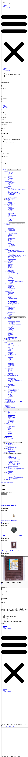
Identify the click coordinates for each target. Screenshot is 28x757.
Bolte (9, 360)
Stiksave (10, 176)
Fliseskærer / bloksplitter (10, 198)
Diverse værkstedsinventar (11, 390)
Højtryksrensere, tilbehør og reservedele (16, 468)
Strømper (10, 434)
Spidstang (10, 234)
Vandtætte (10, 416)
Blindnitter (10, 357)
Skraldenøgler (11, 286)
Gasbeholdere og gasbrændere (14, 324)
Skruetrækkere (11, 228)
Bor (6, 342)
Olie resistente (11, 420)
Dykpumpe (10, 210)
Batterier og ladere (9, 199)
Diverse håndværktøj (9, 271)
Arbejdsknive (11, 262)
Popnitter (10, 358)
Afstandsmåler (11, 205)
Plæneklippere (11, 326)
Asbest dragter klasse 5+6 (13, 424)
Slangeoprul (10, 395)
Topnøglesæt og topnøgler (13, 250)
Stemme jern (11, 280)
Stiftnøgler (10, 260)
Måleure (10, 397)
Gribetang (10, 329)
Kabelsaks (10, 315)
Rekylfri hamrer (11, 307)
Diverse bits (10, 374)
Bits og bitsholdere (9, 368)
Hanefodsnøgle (11, 288)
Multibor (10, 344)
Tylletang (10, 235)
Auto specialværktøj (9, 304)
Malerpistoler (11, 221)
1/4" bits (10, 369)
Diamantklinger (11, 378)
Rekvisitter (7, 455)
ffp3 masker (10, 439)
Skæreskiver (10, 383)
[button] (14, 38)
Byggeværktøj (10, 482)
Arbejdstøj (7, 427)
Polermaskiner (11, 184)
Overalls (10, 432)
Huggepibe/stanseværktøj (13, 273)
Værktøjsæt (7, 224)
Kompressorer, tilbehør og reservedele (16, 469)
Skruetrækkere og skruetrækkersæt (12, 227)
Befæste (7, 177)
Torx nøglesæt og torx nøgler (14, 256)
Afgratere (10, 277)
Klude (9, 456)
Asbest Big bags (8, 479)
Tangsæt (10, 240)
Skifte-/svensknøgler (12, 252)
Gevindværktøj (8, 399)
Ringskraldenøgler (12, 259)
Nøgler (6, 249)
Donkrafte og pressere (10, 402)
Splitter (9, 366)
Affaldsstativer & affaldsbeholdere (15, 477)
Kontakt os (5, 5)
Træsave (10, 265)
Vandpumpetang (11, 238)
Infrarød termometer (12, 298)
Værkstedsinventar (12, 391)
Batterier (10, 200)
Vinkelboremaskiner (12, 197)
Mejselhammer (11, 195)
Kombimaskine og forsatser (14, 321)
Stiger (9, 394)
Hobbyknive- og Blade (13, 269)
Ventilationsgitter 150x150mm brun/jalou (10, 550)
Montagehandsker (12, 412)
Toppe (9, 287)
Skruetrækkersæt (11, 229)
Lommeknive (11, 270)
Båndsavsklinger (11, 385)
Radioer (10, 214)
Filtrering (3, 494)
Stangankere (10, 334)
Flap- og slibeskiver (12, 379)
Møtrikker (10, 362)
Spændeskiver (11, 363)
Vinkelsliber (10, 183)
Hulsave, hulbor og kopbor (14, 345)
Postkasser (7, 339)
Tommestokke (11, 292)
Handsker (7, 411)
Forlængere (10, 285)
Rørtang (10, 236)
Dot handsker (11, 421)
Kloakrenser (10, 209)
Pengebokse (10, 282)
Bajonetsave (10, 172)
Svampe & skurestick (12, 457)
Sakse (6, 313)
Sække (9, 473)
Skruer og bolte (8, 355)
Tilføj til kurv (3, 510)
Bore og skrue (8, 191)
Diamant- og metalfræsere (13, 389)
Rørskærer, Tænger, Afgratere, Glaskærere (17, 189)
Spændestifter (11, 364)
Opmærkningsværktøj (13, 302)
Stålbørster (10, 384)
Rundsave (10, 173)
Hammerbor (10, 343)
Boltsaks (10, 314)
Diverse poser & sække (13, 478)
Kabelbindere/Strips (9, 403)
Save (6, 171)
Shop (4, 6)
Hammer (7, 306)
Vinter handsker (11, 415)
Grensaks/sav (11, 332)
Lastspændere (8, 406)
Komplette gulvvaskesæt (13, 461)
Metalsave (10, 264)
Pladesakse (10, 212)
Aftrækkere (7, 405)
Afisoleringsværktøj (12, 233)
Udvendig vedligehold (13, 466)
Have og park (8, 318)
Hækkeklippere (11, 322)
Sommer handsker (12, 413)
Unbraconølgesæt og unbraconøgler (16, 251)
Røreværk (10, 207)
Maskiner (7, 467)
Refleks (9, 418)
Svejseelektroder (11, 451)
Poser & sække (8, 472)
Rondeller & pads (12, 458)
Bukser (9, 429)
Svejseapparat (8, 448)
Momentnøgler (11, 254)
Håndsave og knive (9, 261)
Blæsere (10, 220)
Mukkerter (10, 309)
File (9, 275)
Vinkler (9, 299)
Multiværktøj (11, 188)
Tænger (7, 231)
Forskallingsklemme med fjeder (8, 505)
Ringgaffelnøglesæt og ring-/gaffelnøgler (17, 255)
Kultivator (10, 327)
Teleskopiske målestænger (13, 303)
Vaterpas (10, 297)
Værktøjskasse (11, 225)
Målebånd (10, 296)
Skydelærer (10, 293)
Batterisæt (10, 202)
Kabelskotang (11, 246)
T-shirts (9, 431)
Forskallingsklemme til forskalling (8, 520)
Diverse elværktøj (9, 204)
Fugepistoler (10, 278)
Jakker (9, 428)
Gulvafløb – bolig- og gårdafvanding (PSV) (11, 535)
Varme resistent (11, 417)
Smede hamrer (11, 308)
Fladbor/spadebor (12, 354)
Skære (6, 187)
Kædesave (10, 174)
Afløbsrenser (11, 208)
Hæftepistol (10, 178)
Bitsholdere (10, 373)
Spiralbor (10, 350)
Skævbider (10, 248)
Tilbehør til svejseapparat (13, 449)
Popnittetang (11, 241)
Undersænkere (11, 348)
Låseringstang (11, 244)
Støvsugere (10, 471)
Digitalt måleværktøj (12, 301)
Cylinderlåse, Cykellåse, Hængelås (15, 281)
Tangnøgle (10, 239)
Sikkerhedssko (8, 436)
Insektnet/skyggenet (12, 337)
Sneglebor (10, 353)
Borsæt (9, 349)
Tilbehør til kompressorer (13, 447)
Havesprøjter (11, 330)
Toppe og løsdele (9, 283)
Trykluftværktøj (8, 443)
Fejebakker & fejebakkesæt (14, 464)
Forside (1, 482)
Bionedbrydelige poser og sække (15, 476)
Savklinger (10, 381)
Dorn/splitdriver (11, 272)
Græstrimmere (11, 319)
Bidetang (10, 243)
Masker (7, 437)
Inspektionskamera (12, 215)
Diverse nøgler (11, 257)
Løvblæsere (10, 323)
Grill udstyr (10, 335)
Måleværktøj (8, 291)
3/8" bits (10, 370)
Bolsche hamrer (11, 312)
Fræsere (7, 386)
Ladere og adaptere (12, 203)
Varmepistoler (11, 213)
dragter (6, 423)
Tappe (9, 400)
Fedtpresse (10, 219)
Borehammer (11, 194)
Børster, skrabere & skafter (14, 463)
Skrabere (10, 266)
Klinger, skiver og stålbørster (11, 375)
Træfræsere (10, 387)
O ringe (9, 359)
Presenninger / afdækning (10, 338)
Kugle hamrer (11, 310)
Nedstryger (10, 267)
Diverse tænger (11, 245)
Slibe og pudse (8, 181)
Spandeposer (11, 474)
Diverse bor (10, 352)
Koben (9, 276)
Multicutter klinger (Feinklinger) (15, 380)
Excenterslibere (11, 182)
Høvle (9, 186)
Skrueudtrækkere (11, 230)
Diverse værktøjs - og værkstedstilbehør (13, 401)
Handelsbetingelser (7, 7)
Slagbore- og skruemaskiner (14, 193)
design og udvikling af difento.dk (7, 726)
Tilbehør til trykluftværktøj (14, 444)
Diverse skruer (11, 365)
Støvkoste (10, 462)
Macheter (10, 333)
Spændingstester (11, 294)
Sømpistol (10, 179)
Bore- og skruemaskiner (13, 192)
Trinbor (9, 347)
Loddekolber (11, 216)
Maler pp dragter (11, 426)
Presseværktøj (11, 218)
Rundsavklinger (11, 376)
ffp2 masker (10, 438)
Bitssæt (9, 371)
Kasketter (10, 433)
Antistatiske (10, 422)
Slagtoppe (10, 289)
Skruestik (10, 392)
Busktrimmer (11, 328)
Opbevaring (10, 396)
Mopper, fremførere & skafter (14, 459)
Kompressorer (8, 446)
